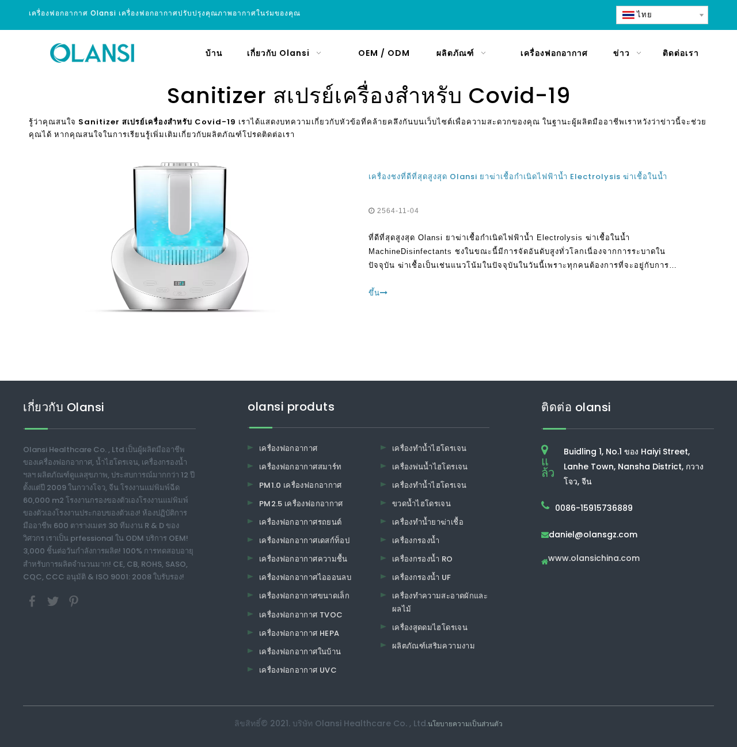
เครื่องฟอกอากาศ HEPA (299, 633)
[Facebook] (33, 600)
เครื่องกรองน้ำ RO (422, 558)
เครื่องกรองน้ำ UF (421, 577)
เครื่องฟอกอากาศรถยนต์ (300, 522)
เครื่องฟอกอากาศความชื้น (303, 558)
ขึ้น (374, 293)
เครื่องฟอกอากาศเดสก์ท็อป (304, 540)
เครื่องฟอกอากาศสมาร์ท (300, 466)
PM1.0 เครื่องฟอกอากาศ (300, 485)
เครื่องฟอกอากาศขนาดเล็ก (304, 595)
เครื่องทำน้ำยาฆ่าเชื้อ (428, 522)
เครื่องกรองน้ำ (416, 540)
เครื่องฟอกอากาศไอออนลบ (305, 577)
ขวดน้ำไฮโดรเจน (421, 503)
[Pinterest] (73, 600)
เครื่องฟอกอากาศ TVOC (301, 614)
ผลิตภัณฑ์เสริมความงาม (433, 645)
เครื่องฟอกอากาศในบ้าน (300, 651)
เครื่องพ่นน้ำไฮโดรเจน (430, 466)
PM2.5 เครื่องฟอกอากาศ (301, 503)
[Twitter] (54, 600)
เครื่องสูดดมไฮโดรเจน (430, 627)
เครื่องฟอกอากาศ (288, 448)
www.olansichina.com (594, 559)
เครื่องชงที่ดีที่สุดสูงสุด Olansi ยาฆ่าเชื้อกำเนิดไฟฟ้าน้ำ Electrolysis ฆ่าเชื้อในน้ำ (517, 176)
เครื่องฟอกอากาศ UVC (298, 670)
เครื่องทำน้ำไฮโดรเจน (429, 448)
